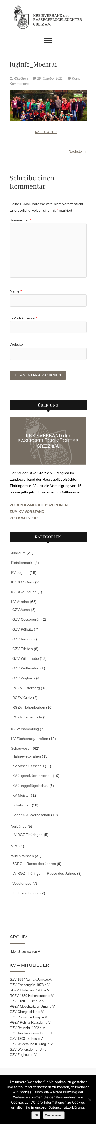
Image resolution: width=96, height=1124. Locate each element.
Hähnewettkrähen (26, 756)
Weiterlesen (53, 1115)
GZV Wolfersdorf (25, 668)
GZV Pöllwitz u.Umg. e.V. (29, 1017)
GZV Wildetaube (25, 658)
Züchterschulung (25, 893)
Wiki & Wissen (22, 856)
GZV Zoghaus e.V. (23, 1055)
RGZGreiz (21, 78)
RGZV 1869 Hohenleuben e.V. (32, 996)
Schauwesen (21, 748)
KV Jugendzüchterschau (32, 776)
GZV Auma (21, 610)
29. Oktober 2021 (50, 78)
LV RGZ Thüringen (27, 835)
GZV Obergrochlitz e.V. (27, 1012)
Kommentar (20, 220)
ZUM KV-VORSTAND (27, 512)
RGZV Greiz (22, 698)
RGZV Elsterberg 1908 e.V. (30, 990)
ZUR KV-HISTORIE (25, 518)
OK (36, 1115)
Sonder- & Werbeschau (31, 815)
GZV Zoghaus (23, 678)
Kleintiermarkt (22, 562)
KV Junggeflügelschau (30, 786)
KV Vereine (20, 602)
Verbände (19, 826)
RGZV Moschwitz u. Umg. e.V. (33, 1006)
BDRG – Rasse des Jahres (34, 864)
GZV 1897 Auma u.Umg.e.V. (31, 979)
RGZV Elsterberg (26, 688)
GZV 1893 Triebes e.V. (27, 1039)
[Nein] (89, 1099)
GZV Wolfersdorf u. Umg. (28, 1049)
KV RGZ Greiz (22, 582)
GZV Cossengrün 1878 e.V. (30, 985)
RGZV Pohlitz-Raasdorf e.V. (30, 1022)
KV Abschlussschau (28, 766)
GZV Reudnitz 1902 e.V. (28, 1028)
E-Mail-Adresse (23, 318)
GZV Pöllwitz (22, 629)
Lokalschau (21, 805)
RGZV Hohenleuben (28, 707)
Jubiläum (18, 553)
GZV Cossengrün (26, 619)
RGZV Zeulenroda (27, 717)
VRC (14, 846)
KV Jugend (20, 572)
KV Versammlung (25, 729)
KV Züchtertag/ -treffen (29, 739)
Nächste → (78, 151)
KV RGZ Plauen (24, 592)
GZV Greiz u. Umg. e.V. (27, 1001)
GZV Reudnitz (23, 639)
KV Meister (21, 795)
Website (16, 344)
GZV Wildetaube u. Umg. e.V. (32, 1044)
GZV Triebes (22, 649)
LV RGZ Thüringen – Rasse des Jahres (44, 873)
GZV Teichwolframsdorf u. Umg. (33, 1033)
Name (16, 291)
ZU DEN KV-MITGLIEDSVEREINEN (39, 505)
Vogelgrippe (21, 883)
